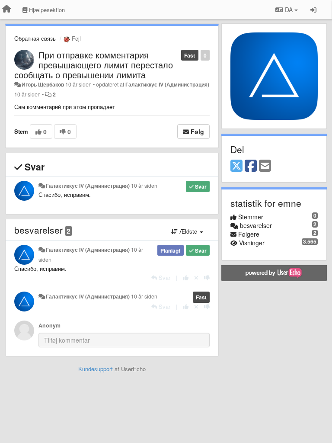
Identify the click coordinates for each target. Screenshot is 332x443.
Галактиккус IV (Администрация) (167, 84)
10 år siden (144, 185)
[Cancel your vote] (196, 277)
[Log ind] (313, 9)
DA (288, 9)
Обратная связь (35, 38)
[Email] (265, 166)
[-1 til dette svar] (207, 277)
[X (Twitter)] (236, 166)
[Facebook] (251, 166)
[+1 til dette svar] (185, 277)
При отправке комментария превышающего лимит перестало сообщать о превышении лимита (93, 64)
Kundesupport (95, 369)
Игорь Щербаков (43, 84)
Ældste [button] (188, 231)
